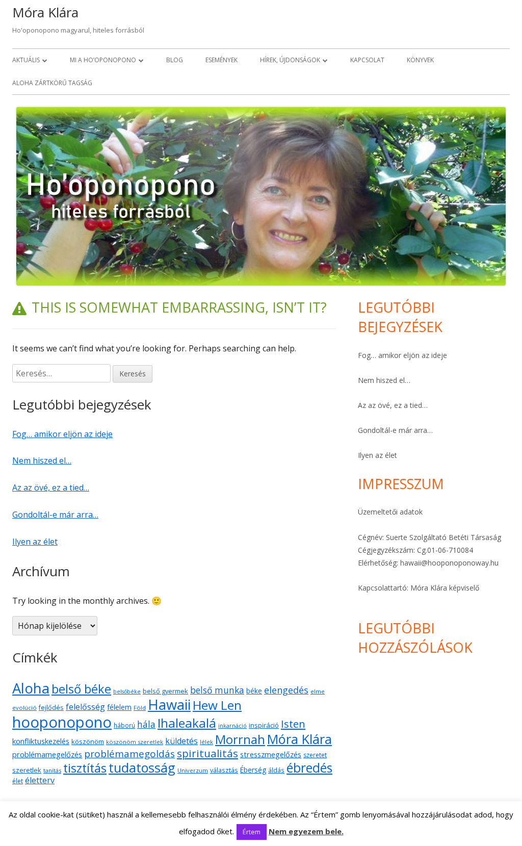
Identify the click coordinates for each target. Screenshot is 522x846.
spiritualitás (207, 753)
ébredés (309, 767)
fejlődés (51, 707)
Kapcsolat (367, 60)
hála (146, 724)
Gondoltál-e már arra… (55, 514)
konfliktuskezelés (40, 741)
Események (221, 60)
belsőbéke (127, 691)
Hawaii (169, 704)
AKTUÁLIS (26, 60)
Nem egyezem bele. (306, 831)
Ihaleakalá (187, 722)
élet (17, 781)
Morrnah (240, 739)
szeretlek (26, 770)
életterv (40, 780)
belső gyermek (165, 691)
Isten (293, 723)
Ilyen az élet (35, 541)
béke (254, 691)
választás (224, 770)
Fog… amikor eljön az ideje (62, 434)
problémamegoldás (129, 753)
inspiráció (264, 725)
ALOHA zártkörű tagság (52, 83)
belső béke (81, 689)
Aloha (30, 688)
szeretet (315, 755)
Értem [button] (251, 831)
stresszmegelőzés (270, 754)
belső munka (217, 690)
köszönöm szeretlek (134, 742)
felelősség (85, 706)
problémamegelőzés (47, 754)
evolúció (24, 707)
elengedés (286, 690)
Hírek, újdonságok (290, 60)
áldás (276, 770)
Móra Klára (45, 12)
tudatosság (142, 767)
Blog (174, 60)
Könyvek (420, 60)
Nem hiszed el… (41, 460)
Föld (140, 707)
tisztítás (85, 768)
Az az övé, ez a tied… (50, 487)
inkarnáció (232, 725)
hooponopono (62, 722)
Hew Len (217, 705)
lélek (206, 742)
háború (124, 725)
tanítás (52, 770)
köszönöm (87, 741)
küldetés (181, 741)
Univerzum (192, 770)
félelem (119, 707)
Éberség (253, 770)
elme (317, 691)
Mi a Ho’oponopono (103, 60)
